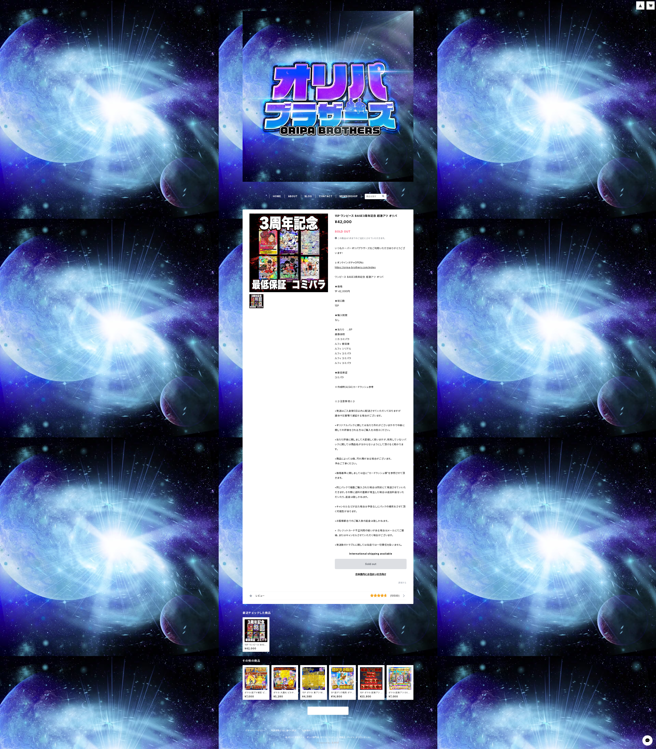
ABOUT (293, 196)
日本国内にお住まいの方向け (370, 574)
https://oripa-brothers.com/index (355, 267)
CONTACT (325, 196)
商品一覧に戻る (328, 711)
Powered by (324, 742)
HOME (277, 196)
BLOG (308, 196)
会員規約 (306, 730)
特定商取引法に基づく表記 (284, 730)
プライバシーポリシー (255, 730)
